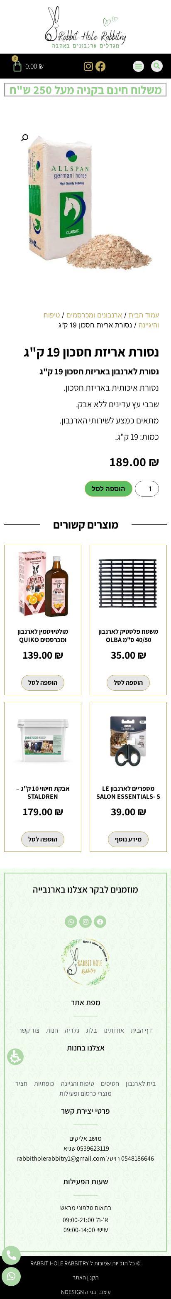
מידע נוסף (128, 839)
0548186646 (137, 1158)
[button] (15, 1056)
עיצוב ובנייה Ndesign (85, 1292)
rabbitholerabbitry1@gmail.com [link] (61, 1158)
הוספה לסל (108, 489)
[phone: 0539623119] (11, 1255)
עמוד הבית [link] (144, 315)
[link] (86, 28)
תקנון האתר (86, 1277)
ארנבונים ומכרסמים (94, 315)
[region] (85, 323)
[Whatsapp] (71, 921)
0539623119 (93, 1148)
